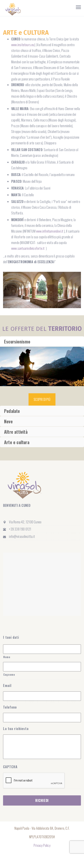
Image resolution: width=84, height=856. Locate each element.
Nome (6, 657)
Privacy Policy (42, 845)
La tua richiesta (16, 729)
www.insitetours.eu (22, 44)
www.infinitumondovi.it (49, 231)
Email (7, 685)
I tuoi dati (11, 637)
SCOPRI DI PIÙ (42, 399)
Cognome (9, 674)
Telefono (10, 707)
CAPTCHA (10, 767)
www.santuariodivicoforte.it (28, 248)
